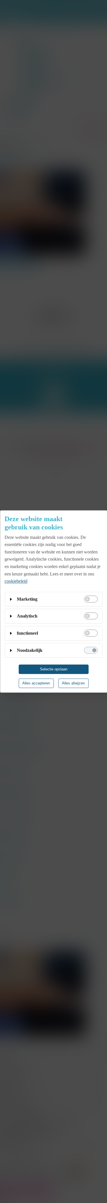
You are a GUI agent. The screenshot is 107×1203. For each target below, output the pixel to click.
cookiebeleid (16, 581)
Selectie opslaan (53, 669)
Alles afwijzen (73, 683)
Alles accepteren (36, 683)
